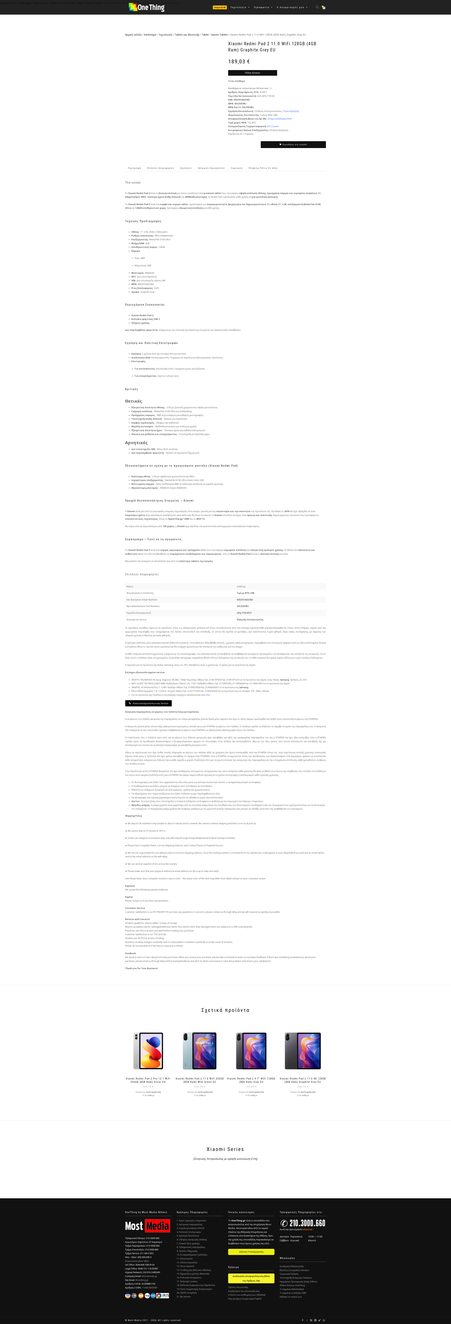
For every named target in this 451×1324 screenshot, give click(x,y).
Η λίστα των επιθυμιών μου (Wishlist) (246, 1294)
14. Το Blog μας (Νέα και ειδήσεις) (194, 1270)
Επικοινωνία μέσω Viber (137, 1261)
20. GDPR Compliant (187, 1292)
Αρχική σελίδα (133, 34)
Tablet (205, 34)
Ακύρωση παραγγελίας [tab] (211, 168)
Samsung (284, 679)
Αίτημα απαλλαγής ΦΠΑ (280, 118)
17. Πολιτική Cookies (187, 1281)
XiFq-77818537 (244, 612)
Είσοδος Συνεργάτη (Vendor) (294, 1270)
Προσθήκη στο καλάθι (295, 144)
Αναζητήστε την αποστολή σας (244, 1291)
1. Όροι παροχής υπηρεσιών (191, 1220)
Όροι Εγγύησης (291, 111)
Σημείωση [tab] (237, 168)
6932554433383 (242, 99)
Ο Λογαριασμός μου (290, 7)
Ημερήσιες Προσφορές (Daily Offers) (298, 1281)
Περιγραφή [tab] (134, 168)
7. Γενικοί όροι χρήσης (188, 1243)
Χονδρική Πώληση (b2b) (292, 1266)
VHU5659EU (240, 103)
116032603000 (149, 1287)
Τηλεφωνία (261, 7)
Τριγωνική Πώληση (289, 1273)
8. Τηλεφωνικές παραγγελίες (191, 1247)
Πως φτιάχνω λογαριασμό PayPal (244, 1298)
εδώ (208, 694)
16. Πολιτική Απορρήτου (189, 1277)
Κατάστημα (150, 34)
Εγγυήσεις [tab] (186, 168)
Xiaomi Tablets (219, 34)
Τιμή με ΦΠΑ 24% (245, 592)
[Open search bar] (317, 6)
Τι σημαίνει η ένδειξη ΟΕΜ (293, 1292)
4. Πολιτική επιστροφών (189, 1232)
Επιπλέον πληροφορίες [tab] (160, 168)
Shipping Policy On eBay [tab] (263, 168)
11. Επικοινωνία (185, 1258)
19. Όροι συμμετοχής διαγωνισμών (194, 1289)
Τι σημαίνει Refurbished (292, 1289)
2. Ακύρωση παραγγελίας (189, 1224)
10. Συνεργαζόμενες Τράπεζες (192, 1254)
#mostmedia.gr (149, 1276)
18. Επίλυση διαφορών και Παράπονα (196, 1285)
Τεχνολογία (238, 7)
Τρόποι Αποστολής (238, 1287)
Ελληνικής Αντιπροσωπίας (250, 619)
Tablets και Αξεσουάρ (186, 34)
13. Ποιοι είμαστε (185, 1266)
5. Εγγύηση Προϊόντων (188, 1235)
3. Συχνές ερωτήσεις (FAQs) (190, 1228)
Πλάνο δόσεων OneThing (292, 1285)
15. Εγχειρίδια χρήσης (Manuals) (193, 1273)
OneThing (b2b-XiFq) (153, 1092)
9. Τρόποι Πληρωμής (187, 1251)
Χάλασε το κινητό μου (291, 1296)
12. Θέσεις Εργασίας (187, 1262)
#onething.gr (141, 1280)
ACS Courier (273, 126)
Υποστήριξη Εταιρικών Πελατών (296, 1277)
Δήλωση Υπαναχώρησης (251, 1251)
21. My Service (184, 1296)
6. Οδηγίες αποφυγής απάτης (192, 1239)
